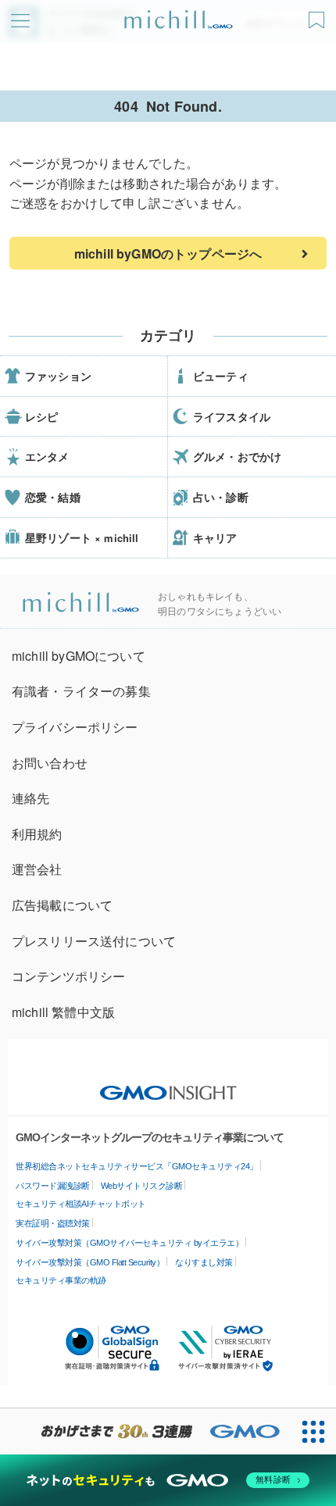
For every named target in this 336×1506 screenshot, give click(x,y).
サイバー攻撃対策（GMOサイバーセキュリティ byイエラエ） (129, 1242)
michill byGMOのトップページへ (168, 253)
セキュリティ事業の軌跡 (61, 1280)
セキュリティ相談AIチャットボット (81, 1203)
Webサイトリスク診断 (142, 1185)
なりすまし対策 (204, 1262)
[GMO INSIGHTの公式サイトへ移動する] (168, 1085)
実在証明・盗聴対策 (53, 1223)
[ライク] (318, 14)
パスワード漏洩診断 (53, 1185)
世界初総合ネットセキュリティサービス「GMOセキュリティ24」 (137, 1166)
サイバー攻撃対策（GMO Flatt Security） (90, 1262)
